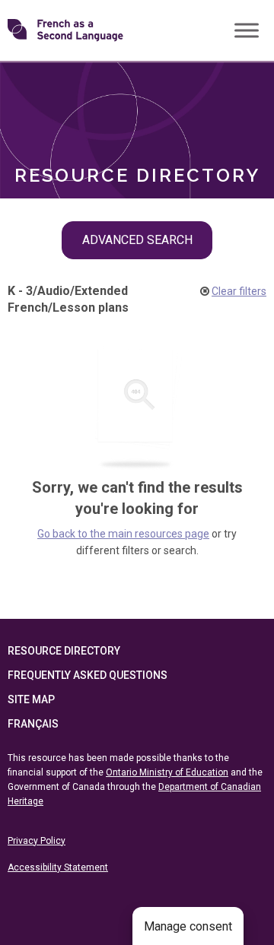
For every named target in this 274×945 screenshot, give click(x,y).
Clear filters (239, 291)
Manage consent (188, 926)
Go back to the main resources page (123, 534)
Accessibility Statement (58, 867)
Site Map (31, 699)
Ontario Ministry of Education (167, 772)
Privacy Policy (36, 841)
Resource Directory (64, 651)
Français (33, 724)
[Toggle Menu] (246, 30)
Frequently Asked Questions (87, 675)
